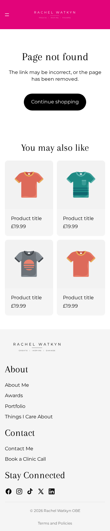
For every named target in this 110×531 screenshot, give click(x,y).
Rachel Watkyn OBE (62, 510)
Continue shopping (55, 102)
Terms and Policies (55, 523)
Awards (14, 396)
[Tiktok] (30, 491)
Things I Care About (29, 417)
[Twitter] (41, 491)
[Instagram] (19, 491)
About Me (17, 385)
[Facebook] (8, 491)
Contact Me (19, 449)
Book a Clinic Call (25, 459)
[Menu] (7, 15)
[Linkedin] (51, 491)
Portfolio (15, 406)
